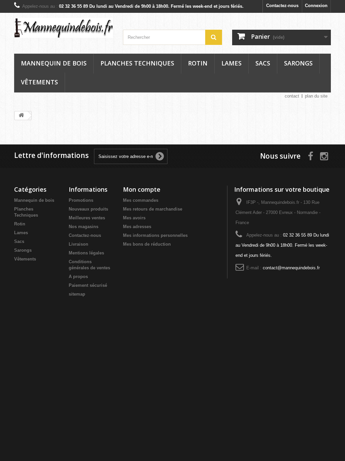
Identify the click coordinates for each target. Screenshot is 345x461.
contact (292, 96)
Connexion (316, 5)
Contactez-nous (282, 5)
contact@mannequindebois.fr (291, 267)
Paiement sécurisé (88, 285)
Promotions (81, 200)
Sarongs (298, 63)
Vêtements (39, 82)
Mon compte (141, 189)
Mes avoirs (134, 217)
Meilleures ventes (87, 217)
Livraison (78, 244)
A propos (78, 276)
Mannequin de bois (54, 63)
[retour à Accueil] (21, 115)
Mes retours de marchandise (152, 209)
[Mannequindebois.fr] (63, 28)
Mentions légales (86, 252)
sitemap (77, 294)
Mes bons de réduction (147, 244)
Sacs (262, 63)
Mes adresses (137, 226)
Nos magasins (83, 226)
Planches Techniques (137, 63)
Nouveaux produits (88, 209)
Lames (231, 63)
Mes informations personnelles (155, 235)
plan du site (316, 96)
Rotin (198, 63)
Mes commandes (140, 200)
